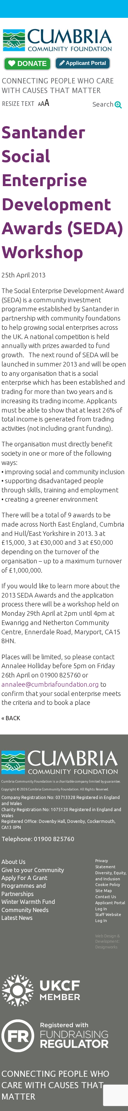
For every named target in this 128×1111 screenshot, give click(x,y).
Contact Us (105, 897)
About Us (13, 862)
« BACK (10, 718)
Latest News (17, 918)
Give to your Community (32, 870)
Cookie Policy (107, 884)
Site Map (103, 891)
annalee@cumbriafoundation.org (50, 684)
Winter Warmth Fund (28, 901)
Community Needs (25, 910)
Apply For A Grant (24, 878)
